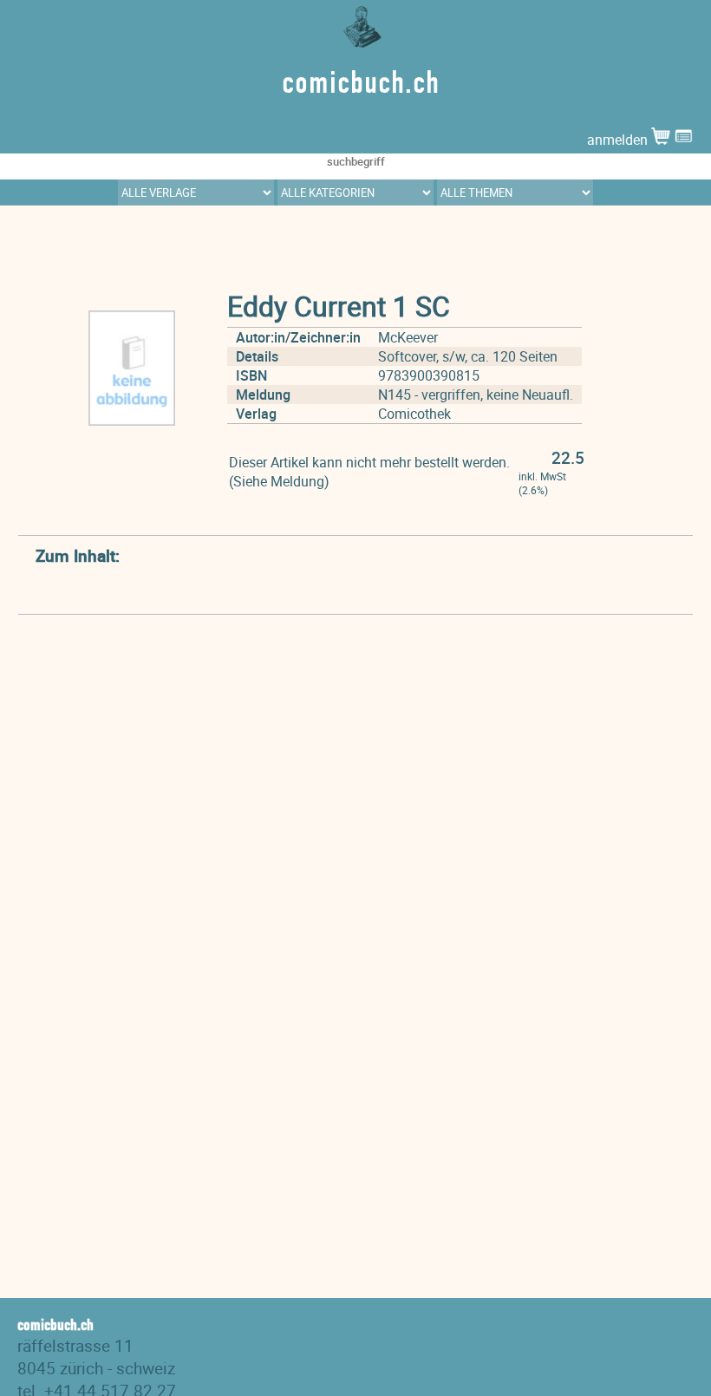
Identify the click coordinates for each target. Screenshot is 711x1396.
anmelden (619, 139)
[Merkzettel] (684, 139)
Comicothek (414, 413)
